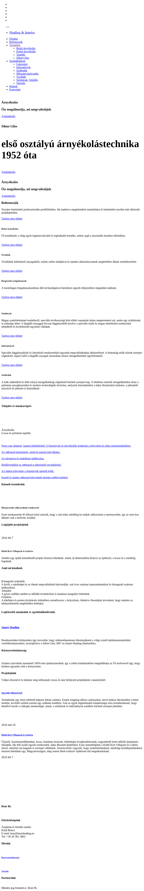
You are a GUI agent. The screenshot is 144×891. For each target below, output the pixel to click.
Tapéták (20, 54)
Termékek (14, 45)
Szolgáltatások (17, 60)
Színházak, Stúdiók (27, 79)
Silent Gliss (22, 57)
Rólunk (13, 86)
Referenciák (16, 41)
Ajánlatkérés (8, 116)
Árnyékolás (7, 429)
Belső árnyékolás (25, 48)
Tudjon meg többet (11, 218)
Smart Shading (10, 627)
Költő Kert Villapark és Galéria (17, 735)
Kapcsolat (14, 89)
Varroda (20, 83)
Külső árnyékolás (26, 51)
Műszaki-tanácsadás (27, 73)
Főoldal (13, 38)
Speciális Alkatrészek (11, 692)
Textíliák (21, 76)
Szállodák (21, 70)
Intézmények (23, 67)
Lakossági (22, 64)
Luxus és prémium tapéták (16, 433)
